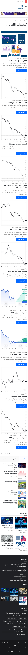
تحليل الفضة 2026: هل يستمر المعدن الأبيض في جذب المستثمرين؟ (7, 545)
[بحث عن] (26, 7)
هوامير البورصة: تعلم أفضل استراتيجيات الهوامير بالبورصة (10, 501)
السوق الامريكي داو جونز (21, 549)
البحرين (7, 615)
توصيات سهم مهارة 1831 (18, 229)
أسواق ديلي (23, 100)
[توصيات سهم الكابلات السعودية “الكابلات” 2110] (14, 169)
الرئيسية (24, 20)
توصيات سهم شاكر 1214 (18, 354)
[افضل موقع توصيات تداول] (14, 44)
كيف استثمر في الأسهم (17, 626)
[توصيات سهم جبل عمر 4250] (14, 254)
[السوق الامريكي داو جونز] (21, 541)
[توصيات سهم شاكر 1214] (14, 338)
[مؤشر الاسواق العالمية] (21, 523)
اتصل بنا (4, 647)
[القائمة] (2, 7)
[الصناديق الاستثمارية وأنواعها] (23, 591)
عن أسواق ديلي (18, 647)
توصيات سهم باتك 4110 (19, 396)
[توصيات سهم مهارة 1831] (14, 213)
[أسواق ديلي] (21, 6)
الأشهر (23, 459)
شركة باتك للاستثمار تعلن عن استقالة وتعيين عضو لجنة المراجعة (10, 473)
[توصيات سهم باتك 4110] (14, 379)
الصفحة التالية (7, 453)
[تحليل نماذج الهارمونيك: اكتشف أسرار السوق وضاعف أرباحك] (7, 520)
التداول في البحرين (22, 618)
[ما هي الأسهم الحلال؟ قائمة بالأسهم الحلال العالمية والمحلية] (22, 465)
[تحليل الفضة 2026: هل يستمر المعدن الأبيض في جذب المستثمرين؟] (7, 538)
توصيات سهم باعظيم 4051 (17, 437)
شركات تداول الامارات (10, 623)
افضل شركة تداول (22, 615)
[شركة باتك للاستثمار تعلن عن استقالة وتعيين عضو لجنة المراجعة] (22, 475)
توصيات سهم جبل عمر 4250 (17, 271)
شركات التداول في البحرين (9, 621)
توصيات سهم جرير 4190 (19, 312)
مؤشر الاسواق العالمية (21, 531)
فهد (25, 58)
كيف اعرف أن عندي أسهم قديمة (12, 492)
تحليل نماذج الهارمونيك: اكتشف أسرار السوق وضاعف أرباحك (7, 527)
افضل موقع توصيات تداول (18, 60)
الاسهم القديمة (14, 615)
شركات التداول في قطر (21, 623)
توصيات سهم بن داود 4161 (17, 144)
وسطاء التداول (12, 629)
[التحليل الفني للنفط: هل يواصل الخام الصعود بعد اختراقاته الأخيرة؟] (5, 599)
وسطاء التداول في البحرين (8, 631)
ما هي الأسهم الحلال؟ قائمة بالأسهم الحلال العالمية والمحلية (10, 465)
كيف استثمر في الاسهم (21, 629)
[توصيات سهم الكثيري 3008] (14, 86)
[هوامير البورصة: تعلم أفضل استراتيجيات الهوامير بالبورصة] (22, 504)
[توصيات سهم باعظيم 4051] (14, 421)
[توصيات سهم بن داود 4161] (14, 127)
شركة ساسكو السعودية (11, 481)
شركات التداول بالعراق (21, 621)
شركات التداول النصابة (12, 618)
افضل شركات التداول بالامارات (13, 613)
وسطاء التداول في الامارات (20, 631)
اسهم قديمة (23, 613)
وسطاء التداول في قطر (21, 634)
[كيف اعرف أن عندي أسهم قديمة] (22, 494)
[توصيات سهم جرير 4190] (14, 296)
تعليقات (5, 459)
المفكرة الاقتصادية (10, 647)
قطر (25, 626)
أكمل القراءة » (21, 70)
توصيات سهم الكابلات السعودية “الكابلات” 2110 (15, 186)
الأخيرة (14, 459)
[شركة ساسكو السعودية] (22, 484)
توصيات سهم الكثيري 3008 (17, 102)
